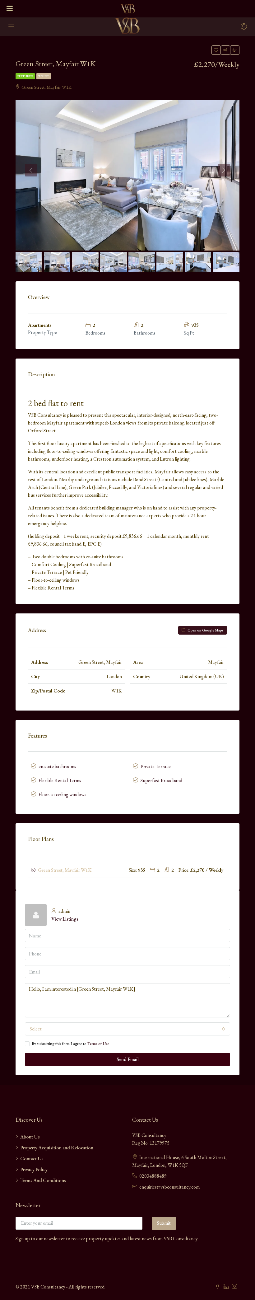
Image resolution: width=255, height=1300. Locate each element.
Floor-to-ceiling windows (62, 794)
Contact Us (32, 1158)
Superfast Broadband (161, 780)
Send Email (128, 1059)
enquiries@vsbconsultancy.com (169, 1187)
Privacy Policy (34, 1169)
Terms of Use (98, 1043)
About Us (30, 1136)
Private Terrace (156, 766)
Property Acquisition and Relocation (56, 1147)
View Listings (64, 919)
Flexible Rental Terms (60, 780)
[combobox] (127, 1028)
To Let (43, 76)
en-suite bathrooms (57, 766)
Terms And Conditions (43, 1180)
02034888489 (153, 1176)
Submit (164, 1223)
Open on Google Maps (205, 630)
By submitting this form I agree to (70, 1043)
